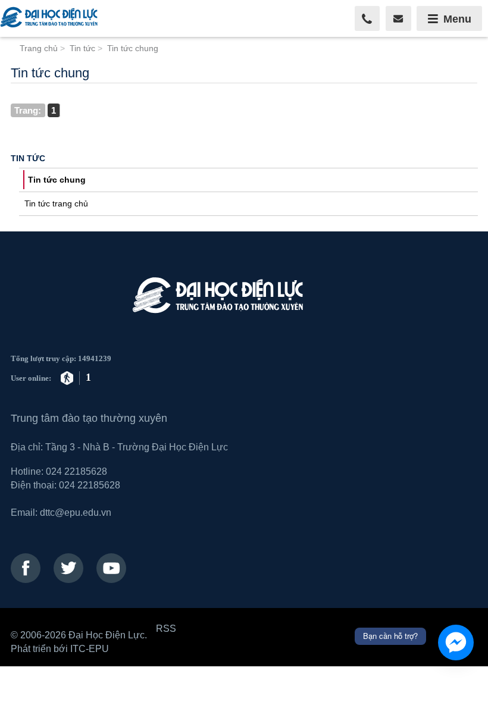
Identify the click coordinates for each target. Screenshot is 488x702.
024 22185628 (76, 471)
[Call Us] (367, 19)
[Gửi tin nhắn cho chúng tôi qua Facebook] (456, 642)
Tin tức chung (57, 179)
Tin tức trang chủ (56, 203)
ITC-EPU (89, 648)
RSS (166, 628)
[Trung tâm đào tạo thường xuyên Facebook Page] (25, 568)
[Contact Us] (398, 19)
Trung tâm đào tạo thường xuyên (89, 418)
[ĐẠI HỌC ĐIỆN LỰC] (50, 18)
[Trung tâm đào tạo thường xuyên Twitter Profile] (68, 568)
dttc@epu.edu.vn (75, 512)
